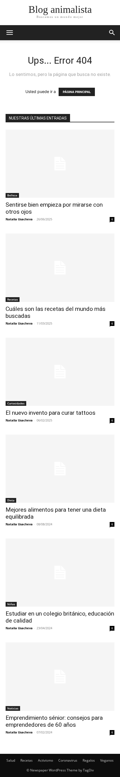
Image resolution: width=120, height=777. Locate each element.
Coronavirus (67, 760)
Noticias (12, 708)
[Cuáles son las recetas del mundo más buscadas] (60, 267)
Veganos (107, 760)
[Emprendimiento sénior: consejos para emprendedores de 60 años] (60, 676)
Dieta (11, 500)
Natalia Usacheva (19, 219)
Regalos (89, 760)
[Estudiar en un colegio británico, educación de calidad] (60, 572)
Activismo (45, 760)
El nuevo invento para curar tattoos (50, 412)
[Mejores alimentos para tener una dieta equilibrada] (60, 469)
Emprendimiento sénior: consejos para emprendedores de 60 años (54, 721)
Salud (10, 760)
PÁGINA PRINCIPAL (77, 92)
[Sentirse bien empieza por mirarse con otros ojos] (60, 164)
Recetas (12, 299)
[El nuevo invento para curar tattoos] (60, 372)
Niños (11, 604)
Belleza (12, 195)
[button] (112, 32)
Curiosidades (16, 403)
